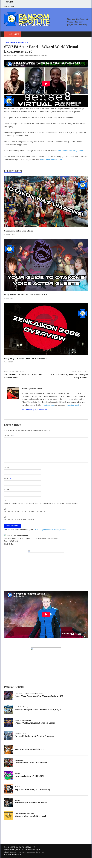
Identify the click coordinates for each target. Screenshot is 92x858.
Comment (9, 435)
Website (8, 489)
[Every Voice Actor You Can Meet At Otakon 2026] (46, 292)
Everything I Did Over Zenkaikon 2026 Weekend (25, 358)
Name (7, 467)
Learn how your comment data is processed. (50, 530)
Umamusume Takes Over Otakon (18, 231)
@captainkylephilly (73, 405)
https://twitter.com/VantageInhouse (71, 151)
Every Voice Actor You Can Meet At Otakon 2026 (25, 295)
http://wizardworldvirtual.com (51, 159)
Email (7, 478)
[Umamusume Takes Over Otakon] (46, 228)
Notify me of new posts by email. (19, 519)
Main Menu (14, 34)
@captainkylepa (48, 405)
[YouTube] (72, 6)
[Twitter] (78, 6)
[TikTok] (87, 6)
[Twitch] (84, 6)
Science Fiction (22, 42)
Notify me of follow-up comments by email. (25, 511)
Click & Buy (9, 544)
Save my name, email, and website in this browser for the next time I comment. (42, 503)
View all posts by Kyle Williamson (35, 410)
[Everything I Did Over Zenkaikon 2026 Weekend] (46, 356)
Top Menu (9, 2)
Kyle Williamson (27, 55)
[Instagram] (81, 6)
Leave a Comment (40, 55)
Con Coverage (9, 42)
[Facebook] (75, 6)
